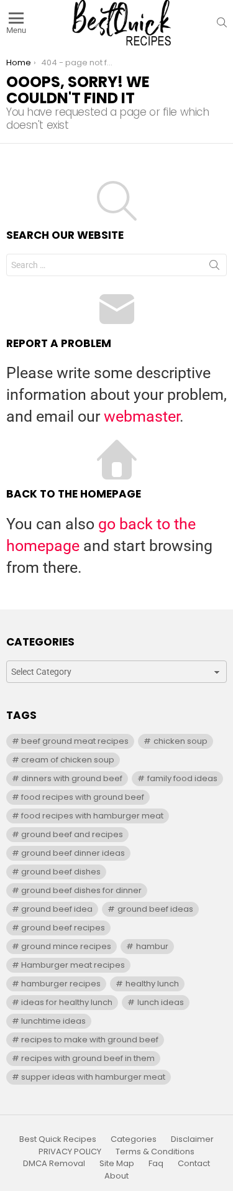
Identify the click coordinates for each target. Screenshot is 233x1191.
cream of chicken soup (67, 760)
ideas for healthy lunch (66, 1002)
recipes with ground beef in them (88, 1058)
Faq (155, 1164)
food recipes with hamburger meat (92, 816)
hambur (152, 946)
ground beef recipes (63, 928)
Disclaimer (192, 1139)
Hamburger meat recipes (73, 965)
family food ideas (182, 778)
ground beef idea (57, 909)
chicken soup (180, 741)
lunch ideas (160, 1002)
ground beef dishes (61, 872)
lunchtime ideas (53, 1021)
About (116, 1176)
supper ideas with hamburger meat (93, 1077)
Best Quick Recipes (57, 1139)
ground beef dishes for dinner (81, 890)
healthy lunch (152, 983)
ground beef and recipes (72, 834)
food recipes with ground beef (82, 797)
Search (214, 267)
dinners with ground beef (71, 778)
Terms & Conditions (155, 1152)
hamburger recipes (61, 983)
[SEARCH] (222, 22)
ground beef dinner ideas (73, 853)
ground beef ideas (155, 909)
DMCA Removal (54, 1164)
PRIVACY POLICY (70, 1152)
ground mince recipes (66, 946)
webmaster (142, 416)
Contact (194, 1164)
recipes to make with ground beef (89, 1039)
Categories (134, 1139)
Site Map (116, 1164)
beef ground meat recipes (75, 741)
